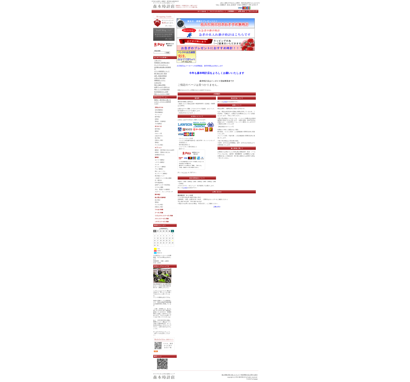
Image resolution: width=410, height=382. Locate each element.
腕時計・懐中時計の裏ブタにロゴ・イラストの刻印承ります (162, 101)
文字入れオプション (161, 97)
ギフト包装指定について (162, 71)
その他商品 (158, 123)
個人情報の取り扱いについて (231, 375)
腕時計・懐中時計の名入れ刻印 (164, 150)
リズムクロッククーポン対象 (164, 215)
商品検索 (157, 51)
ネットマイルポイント (161, 65)
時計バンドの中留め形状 (162, 89)
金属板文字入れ (160, 154)
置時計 (157, 142)
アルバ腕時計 (159, 169)
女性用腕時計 (159, 110)
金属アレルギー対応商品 (162, 185)
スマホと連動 (159, 187)
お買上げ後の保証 (159, 78)
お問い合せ (241, 11)
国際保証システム (159, 80)
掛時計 (157, 119)
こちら (185, 172)
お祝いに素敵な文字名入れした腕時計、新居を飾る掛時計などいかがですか (240, 3)
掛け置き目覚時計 (160, 197)
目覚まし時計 (159, 140)
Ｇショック (158, 114)
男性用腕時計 (159, 112)
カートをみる (202, 11)
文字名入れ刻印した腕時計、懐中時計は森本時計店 (165, 1)
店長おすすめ (159, 107)
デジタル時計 (159, 145)
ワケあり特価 (159, 209)
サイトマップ (253, 11)
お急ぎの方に (159, 136)
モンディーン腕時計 (161, 173)
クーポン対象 (159, 212)
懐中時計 (157, 117)
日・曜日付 (158, 180)
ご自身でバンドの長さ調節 (163, 178)
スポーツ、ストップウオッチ (164, 191)
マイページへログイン (217, 11)
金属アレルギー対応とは (162, 87)
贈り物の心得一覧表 (160, 73)
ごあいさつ (157, 60)
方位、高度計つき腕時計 (162, 189)
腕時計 (157, 131)
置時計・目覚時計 (160, 121)
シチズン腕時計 (160, 162)
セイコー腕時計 (160, 160)
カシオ (157, 164)
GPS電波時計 (159, 182)
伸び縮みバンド (160, 176)
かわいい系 (158, 133)
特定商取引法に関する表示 (249, 375)
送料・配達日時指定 (160, 76)
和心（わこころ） (160, 171)
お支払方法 (157, 83)
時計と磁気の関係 (159, 85)
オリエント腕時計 (160, 167)
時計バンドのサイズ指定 (162, 94)
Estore (255, 379)
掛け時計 (157, 138)
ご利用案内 (230, 11)
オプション (158, 147)
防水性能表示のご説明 (161, 92)
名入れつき (158, 126)
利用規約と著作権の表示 (162, 62)
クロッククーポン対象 (162, 218)
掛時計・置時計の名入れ (162, 152)
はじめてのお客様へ (161, 57)
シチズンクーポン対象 (162, 221)
